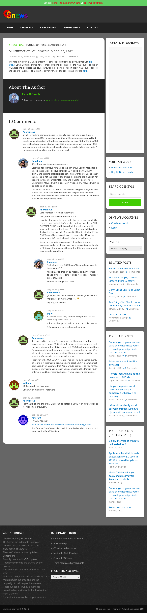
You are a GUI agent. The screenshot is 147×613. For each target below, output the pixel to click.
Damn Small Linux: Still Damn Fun (124, 291)
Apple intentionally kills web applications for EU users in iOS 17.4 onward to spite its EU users (124, 458)
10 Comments (71, 57)
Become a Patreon (121, 167)
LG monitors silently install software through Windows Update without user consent (124, 409)
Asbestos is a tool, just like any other (123, 363)
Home (9, 27)
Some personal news (120, 507)
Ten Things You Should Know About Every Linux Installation (125, 304)
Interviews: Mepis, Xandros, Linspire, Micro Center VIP (123, 279)
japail (50, 313)
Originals (26, 27)
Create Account (119, 223)
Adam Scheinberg (130, 609)
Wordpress (31, 559)
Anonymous (29, 132)
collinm (27, 383)
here (85, 71)
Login (114, 227)
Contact (92, 27)
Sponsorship (48, 27)
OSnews (7, 609)
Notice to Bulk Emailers (65, 553)
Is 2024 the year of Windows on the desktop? (124, 443)
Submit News (72, 27)
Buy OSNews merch (122, 172)
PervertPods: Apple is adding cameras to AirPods (124, 375)
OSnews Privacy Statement (17, 538)
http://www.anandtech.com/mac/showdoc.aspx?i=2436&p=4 (61, 424)
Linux (21, 45)
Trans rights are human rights (68, 563)
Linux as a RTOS (117, 314)
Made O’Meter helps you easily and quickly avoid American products (122, 476)
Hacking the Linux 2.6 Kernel (124, 268)
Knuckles (37, 161)
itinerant (36, 418)
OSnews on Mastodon (65, 548)
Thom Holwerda (31, 94)
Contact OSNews (62, 558)
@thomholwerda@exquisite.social (62, 100)
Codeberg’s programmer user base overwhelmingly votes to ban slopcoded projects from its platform (124, 347)
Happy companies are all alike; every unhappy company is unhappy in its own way (122, 391)
